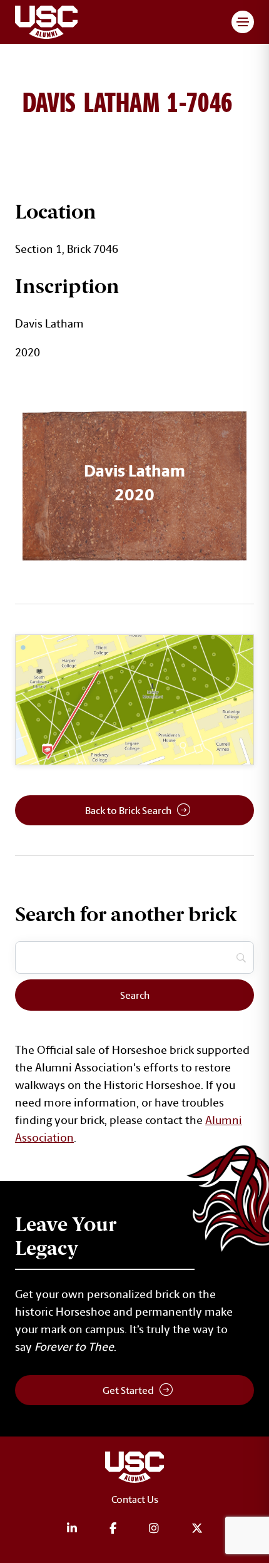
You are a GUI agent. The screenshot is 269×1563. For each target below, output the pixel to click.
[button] (242, 22)
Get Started (128, 1390)
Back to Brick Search (128, 810)
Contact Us (134, 1499)
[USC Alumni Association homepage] (134, 1469)
